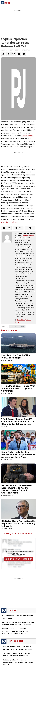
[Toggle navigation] (34, 3)
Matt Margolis (6, 459)
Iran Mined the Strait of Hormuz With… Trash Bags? (17, 356)
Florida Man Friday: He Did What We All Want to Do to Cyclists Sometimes (18, 388)
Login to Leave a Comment (18, 559)
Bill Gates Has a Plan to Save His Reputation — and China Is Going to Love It (18, 523)
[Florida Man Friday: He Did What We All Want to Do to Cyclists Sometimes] (18, 374)
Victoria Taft (6, 426)
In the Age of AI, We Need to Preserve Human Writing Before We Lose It (18, 662)
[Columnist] (8, 237)
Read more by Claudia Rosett (23, 321)
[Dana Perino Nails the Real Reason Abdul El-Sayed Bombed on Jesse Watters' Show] (18, 440)
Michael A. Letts (7, 495)
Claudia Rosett (7, 50)
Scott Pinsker (6, 528)
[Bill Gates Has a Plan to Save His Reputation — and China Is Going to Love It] (18, 509)
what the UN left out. (9, 222)
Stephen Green (6, 360)
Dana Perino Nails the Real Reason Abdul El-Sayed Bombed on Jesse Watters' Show (18, 454)
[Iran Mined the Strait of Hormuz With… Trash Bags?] (18, 343)
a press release (27, 135)
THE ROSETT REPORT (17, 326)
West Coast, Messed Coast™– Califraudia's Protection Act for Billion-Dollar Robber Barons (17, 421)
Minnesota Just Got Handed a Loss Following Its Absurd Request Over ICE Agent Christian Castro (17, 489)
